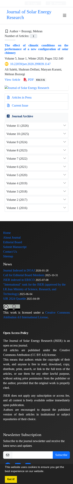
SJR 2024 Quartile (14, 298)
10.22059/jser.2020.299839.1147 (30, 64)
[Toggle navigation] (64, 15)
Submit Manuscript (14, 247)
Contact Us (10, 251)
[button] (45, 471)
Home (7, 233)
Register (57, 3)
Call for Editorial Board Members (23, 275)
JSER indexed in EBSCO (19, 280)
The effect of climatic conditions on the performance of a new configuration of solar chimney (36, 49)
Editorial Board (12, 242)
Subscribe (61, 455)
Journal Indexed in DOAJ (19, 270)
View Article (12, 79)
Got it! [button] (11, 479)
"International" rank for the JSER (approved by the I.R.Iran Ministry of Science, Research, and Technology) (34, 289)
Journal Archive (22, 116)
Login (34, 3)
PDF (36, 79)
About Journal (12, 237)
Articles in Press (21, 97)
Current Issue (19, 105)
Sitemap (8, 256)
